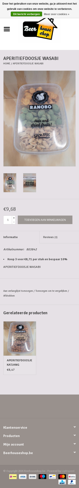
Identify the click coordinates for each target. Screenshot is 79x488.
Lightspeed (68, 471)
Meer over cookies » (56, 14)
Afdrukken (9, 295)
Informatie (10, 237)
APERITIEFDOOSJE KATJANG (19, 362)
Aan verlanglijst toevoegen (18, 291)
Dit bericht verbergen (26, 14)
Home (6, 63)
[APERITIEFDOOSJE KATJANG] (19, 338)
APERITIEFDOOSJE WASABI (28, 63)
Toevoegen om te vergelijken (51, 291)
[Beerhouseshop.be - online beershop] (46, 29)
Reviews (50, 237)
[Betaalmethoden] (12, 476)
